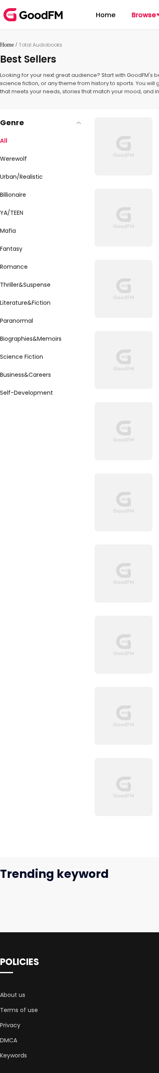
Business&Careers (25, 375)
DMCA (8, 1040)
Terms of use (19, 1010)
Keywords (13, 1055)
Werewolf (13, 159)
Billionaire (13, 195)
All (3, 141)
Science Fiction (21, 357)
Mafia (8, 231)
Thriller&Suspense (25, 285)
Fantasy (11, 249)
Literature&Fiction (25, 303)
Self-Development (26, 393)
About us (12, 995)
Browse (144, 15)
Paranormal (16, 321)
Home (105, 15)
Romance (14, 267)
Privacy (10, 1025)
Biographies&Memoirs (31, 339)
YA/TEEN (11, 213)
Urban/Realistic (21, 177)
